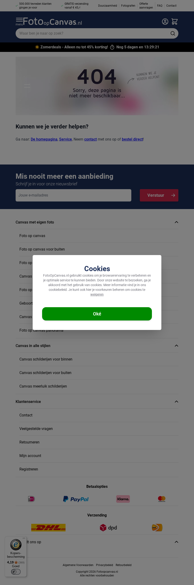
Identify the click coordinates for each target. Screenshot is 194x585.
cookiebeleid (58, 290)
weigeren (97, 294)
